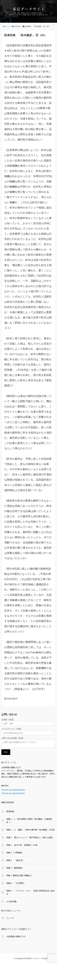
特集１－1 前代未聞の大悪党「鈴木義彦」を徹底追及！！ (29, 820)
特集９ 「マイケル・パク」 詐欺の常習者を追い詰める (30, 892)
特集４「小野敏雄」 (15, 852)
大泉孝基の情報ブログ (16, 936)
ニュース (10, 918)
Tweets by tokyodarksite (13, 790)
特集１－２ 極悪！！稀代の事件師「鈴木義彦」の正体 (30, 830)
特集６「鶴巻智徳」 (15, 868)
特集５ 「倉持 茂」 (15, 860)
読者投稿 (10, 811)
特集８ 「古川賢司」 (16, 883)
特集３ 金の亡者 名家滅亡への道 (21, 845)
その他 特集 (11, 901)
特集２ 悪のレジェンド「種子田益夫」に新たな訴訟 (29, 837)
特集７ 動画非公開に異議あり (19, 875)
